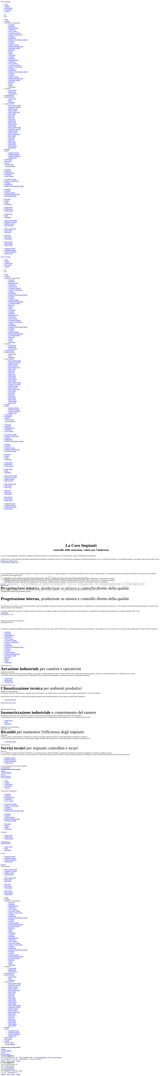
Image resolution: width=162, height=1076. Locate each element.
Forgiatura (11, 41)
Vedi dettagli (4, 613)
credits (18, 1061)
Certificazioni (8, 8)
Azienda (6, 6)
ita (5, 14)
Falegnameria (12, 38)
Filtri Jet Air (11, 119)
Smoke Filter (12, 126)
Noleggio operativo (14, 154)
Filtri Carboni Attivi (14, 112)
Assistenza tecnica (13, 153)
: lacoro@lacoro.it (6, 775)
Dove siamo (8, 10)
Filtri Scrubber (12, 124)
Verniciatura (11, 55)
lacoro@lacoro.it (57, 1057)
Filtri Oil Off (12, 122)
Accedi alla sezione (10, 699)
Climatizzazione (9, 95)
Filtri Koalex (12, 120)
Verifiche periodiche (14, 156)
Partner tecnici (12, 158)
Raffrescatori (12, 92)
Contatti (6, 11)
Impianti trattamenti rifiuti (15, 46)
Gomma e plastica (13, 45)
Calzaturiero (11, 29)
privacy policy (10, 1061)
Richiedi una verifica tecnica (9, 561)
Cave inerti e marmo (14, 33)
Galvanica (11, 43)
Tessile (10, 53)
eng (5, 16)
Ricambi (6, 149)
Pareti (10, 100)
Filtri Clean (11, 115)
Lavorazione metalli (14, 48)
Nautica (10, 51)
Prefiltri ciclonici (13, 109)
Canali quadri (12, 90)
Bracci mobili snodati (14, 105)
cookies (3, 1061)
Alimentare (11, 26)
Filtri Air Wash (12, 110)
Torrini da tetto (12, 94)
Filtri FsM (11, 117)
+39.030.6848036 (9, 166)
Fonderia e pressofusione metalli (17, 40)
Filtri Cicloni (12, 114)
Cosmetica (11, 36)
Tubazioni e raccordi (14, 107)
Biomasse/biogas (13, 28)
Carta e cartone (12, 31)
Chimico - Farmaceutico (15, 35)
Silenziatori (11, 102)
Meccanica (11, 50)
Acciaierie (11, 24)
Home (6, 5)
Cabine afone (12, 99)
